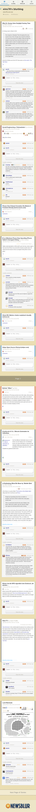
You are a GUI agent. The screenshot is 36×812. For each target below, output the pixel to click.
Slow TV (5, 620)
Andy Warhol (17, 632)
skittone (8, 101)
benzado (10, 292)
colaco (7, 777)
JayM (7, 111)
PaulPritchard (9, 182)
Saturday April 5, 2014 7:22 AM (10, 622)
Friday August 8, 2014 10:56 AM (10, 129)
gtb (6, 194)
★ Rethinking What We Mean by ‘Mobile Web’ (17, 483)
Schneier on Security (8, 131)
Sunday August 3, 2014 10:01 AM (11, 209)
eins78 (7, 69)
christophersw (9, 188)
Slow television (6, 627)
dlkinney (8, 555)
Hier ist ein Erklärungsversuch (20, 593)
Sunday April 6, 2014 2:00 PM (10, 587)
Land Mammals (7, 703)
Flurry (18, 493)
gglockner (8, 89)
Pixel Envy (6, 392)
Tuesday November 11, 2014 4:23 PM (12, 26)
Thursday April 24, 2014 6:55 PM (11, 349)
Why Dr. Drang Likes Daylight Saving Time (16, 23)
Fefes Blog (6, 589)
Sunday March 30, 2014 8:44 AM (11, 704)
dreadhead (11, 686)
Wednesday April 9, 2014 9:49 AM (11, 486)
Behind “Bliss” (7, 388)
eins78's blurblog (13, 9)
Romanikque (9, 175)
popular (7, 143)
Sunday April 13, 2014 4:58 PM (10, 435)
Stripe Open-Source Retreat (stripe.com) (15, 347)
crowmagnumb (9, 771)
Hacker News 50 (7, 211)
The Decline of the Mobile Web (23, 491)
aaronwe (8, 282)
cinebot (7, 680)
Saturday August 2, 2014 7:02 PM (11, 241)
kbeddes (8, 691)
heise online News (8, 437)
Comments (5, 213)
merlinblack (9, 544)
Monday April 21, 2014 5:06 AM (10, 390)
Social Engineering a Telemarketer (13, 127)
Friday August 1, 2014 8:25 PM (10, 318)
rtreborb (8, 275)
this (6, 137)
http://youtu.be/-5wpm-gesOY (12, 72)
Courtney (8, 164)
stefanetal (8, 764)
